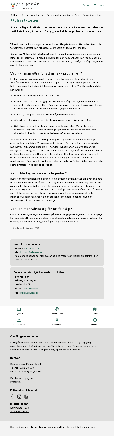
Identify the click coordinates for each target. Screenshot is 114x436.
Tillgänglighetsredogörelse (81, 427)
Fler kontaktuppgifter (22, 378)
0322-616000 (27, 367)
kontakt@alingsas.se (31, 252)
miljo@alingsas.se (29, 292)
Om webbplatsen (19, 427)
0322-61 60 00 (32, 248)
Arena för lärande (19, 411)
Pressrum (15, 382)
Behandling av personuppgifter (47, 427)
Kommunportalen (19, 408)
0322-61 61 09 (31, 288)
